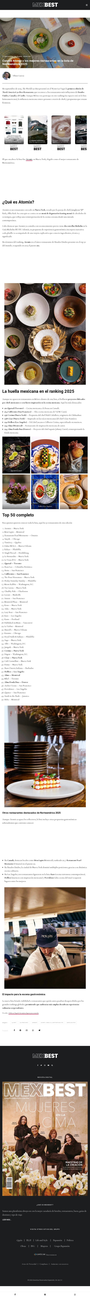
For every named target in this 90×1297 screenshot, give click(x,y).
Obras (23, 1246)
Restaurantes (71, 1022)
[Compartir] (14, 1030)
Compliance (43, 1264)
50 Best (14, 1022)
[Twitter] (41, 1065)
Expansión (57, 1240)
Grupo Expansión (62, 1246)
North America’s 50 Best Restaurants (52, 1022)
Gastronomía (8, 56)
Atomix (29, 159)
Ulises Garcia (18, 75)
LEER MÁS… (6, 1220)
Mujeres (44, 1246)
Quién (20, 1240)
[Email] (27, 1030)
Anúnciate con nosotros (59, 1264)
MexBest (35, 1022)
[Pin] (20, 1030)
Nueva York (27, 56)
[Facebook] (37, 1065)
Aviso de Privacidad (29, 1264)
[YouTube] (48, 1065)
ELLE (29, 1240)
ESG (33, 1246)
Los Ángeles (18, 56)
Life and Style (42, 1240)
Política (70, 1240)
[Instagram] (45, 1065)
